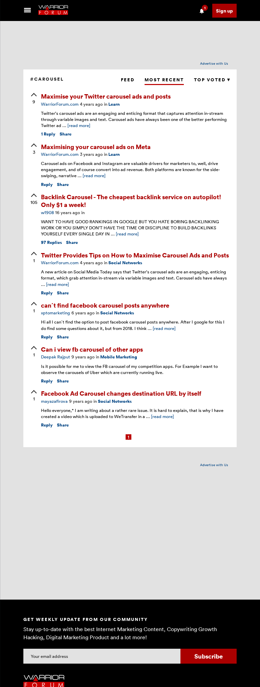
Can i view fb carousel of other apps (92, 349)
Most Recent (164, 80)
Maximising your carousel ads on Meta (96, 146)
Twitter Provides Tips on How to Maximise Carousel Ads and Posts (135, 255)
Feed (127, 80)
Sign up (224, 10)
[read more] (78, 125)
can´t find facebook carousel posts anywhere (105, 305)
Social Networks (125, 262)
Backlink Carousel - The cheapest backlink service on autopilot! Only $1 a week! (131, 200)
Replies (51, 242)
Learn (114, 104)
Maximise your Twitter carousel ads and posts (106, 96)
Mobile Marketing (118, 357)
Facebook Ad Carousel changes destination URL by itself (121, 393)
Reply (48, 134)
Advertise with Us (214, 63)
